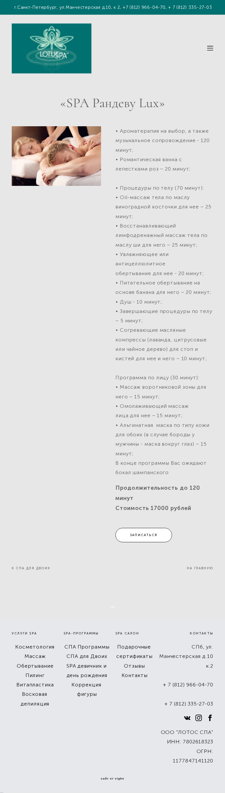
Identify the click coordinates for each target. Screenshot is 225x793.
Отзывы (134, 666)
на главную (200, 568)
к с (15, 568)
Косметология (35, 647)
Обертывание (35, 666)
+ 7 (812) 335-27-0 (187, 704)
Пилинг (35, 675)
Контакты (135, 675)
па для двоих (34, 568)
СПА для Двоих (87, 656)
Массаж (35, 656)
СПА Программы (87, 647)
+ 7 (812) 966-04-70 (188, 684)
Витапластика (35, 684)
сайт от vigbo (112, 778)
